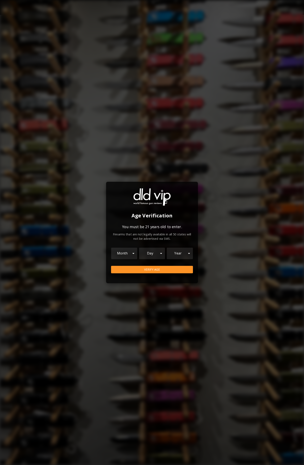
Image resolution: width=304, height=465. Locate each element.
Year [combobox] (178, 253)
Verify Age (152, 269)
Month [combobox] (122, 253)
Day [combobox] (150, 253)
